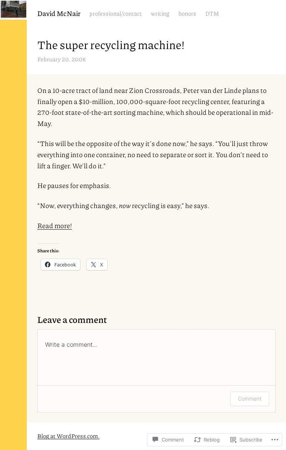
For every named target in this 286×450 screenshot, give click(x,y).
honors (187, 13)
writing (160, 13)
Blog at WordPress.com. (68, 436)
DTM (212, 13)
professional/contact (115, 13)
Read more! (54, 225)
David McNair (58, 13)
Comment (249, 398)
